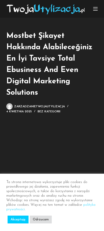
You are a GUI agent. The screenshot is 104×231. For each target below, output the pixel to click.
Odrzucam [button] (41, 219)
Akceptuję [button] (18, 219)
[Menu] (95, 9)
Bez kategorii (49, 111)
